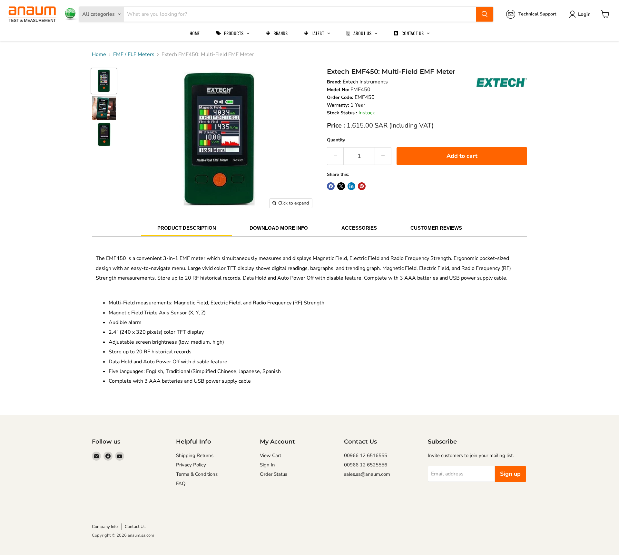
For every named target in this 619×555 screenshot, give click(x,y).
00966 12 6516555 (365, 455)
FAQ (181, 483)
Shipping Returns (194, 455)
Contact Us (135, 527)
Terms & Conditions (197, 474)
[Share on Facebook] (331, 186)
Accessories (359, 228)
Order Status (273, 474)
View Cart (270, 455)
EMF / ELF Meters (133, 54)
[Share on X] (341, 186)
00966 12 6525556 (365, 465)
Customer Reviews (436, 228)
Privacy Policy (191, 465)
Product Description (186, 228)
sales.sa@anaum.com (367, 474)
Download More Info (279, 228)
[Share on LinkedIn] (351, 186)
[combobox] (300, 14)
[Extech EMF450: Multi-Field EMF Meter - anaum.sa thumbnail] (104, 81)
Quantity (336, 140)
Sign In (267, 465)
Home (99, 54)
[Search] (484, 14)
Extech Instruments (365, 81)
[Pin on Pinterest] (362, 186)
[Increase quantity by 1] (383, 156)
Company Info (105, 527)
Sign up (510, 474)
